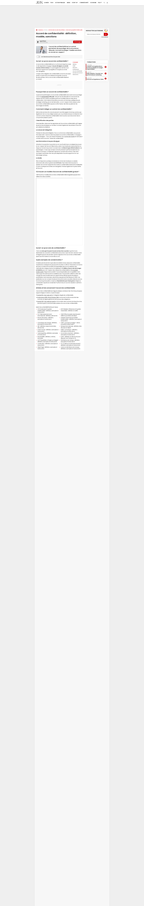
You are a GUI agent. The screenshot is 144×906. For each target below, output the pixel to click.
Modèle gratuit (76, 69)
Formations (91, 62)
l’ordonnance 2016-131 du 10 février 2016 (48, 297)
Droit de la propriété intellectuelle (74, 29)
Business (41, 29)
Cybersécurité (84, 2)
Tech (51, 2)
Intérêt (74, 65)
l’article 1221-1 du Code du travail (46, 301)
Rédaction (75, 67)
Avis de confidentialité (77, 71)
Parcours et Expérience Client (95, 79)
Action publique (60, 2)
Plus (99, 2)
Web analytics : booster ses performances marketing (95, 73)
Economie (93, 2)
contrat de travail (69, 136)
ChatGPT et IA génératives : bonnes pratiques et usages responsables (95, 67)
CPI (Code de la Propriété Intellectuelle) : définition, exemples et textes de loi (48, 310)
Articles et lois (75, 74)
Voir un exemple (104, 36)
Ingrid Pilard (43, 41)
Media (68, 2)
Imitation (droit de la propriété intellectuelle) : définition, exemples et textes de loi (71, 319)
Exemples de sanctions (77, 72)
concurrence (45, 96)
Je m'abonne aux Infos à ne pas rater (50, 56)
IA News (46, 2)
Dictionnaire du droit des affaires (57, 29)
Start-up (74, 2)
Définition (74, 64)
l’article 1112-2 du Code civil (44, 295)
